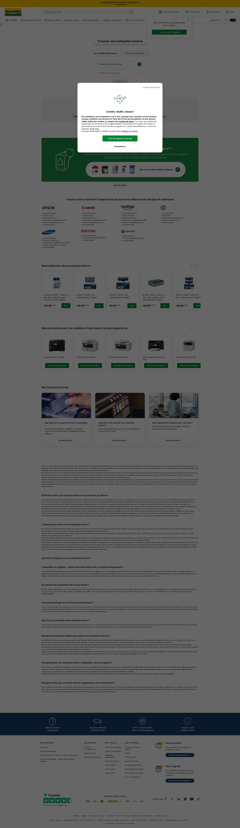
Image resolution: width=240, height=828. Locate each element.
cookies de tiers (126, 121)
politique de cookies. (130, 131)
